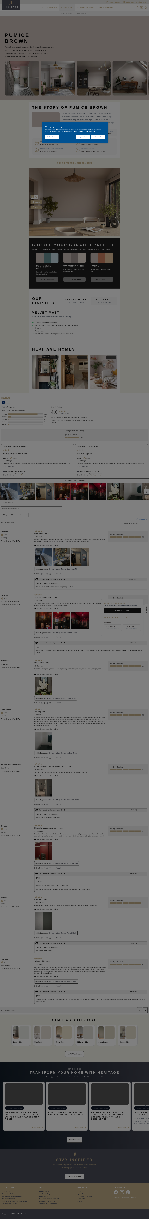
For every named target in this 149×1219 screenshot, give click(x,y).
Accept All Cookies (83, 137)
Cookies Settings (52, 137)
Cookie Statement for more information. (84, 131)
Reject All (98, 137)
